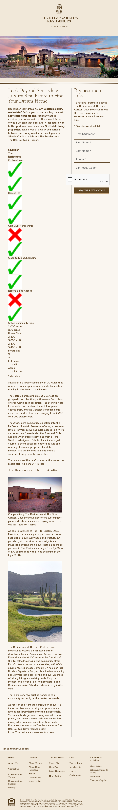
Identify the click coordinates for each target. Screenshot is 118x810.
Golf (72, 757)
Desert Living (35, 777)
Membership (75, 767)
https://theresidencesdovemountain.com (31, 732)
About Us (13, 763)
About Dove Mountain (34, 768)
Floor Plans (54, 767)
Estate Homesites (56, 771)
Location (33, 757)
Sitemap (12, 788)
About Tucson (35, 763)
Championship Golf (99, 780)
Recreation (95, 776)
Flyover (73, 771)
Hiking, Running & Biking (99, 771)
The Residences (56, 757)
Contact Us (13, 769)
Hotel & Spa (55, 776)
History (32, 774)
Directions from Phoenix (15, 782)
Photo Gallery (35, 781)
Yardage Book (76, 763)
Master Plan (54, 763)
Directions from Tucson (15, 775)
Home (11, 757)
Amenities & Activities (96, 758)
